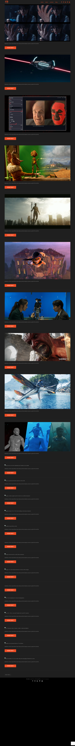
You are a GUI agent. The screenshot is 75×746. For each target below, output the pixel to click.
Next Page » (7, 674)
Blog (56, 2)
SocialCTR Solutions (45, 678)
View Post (10, 47)
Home (42, 2)
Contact (51, 2)
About (46, 2)
